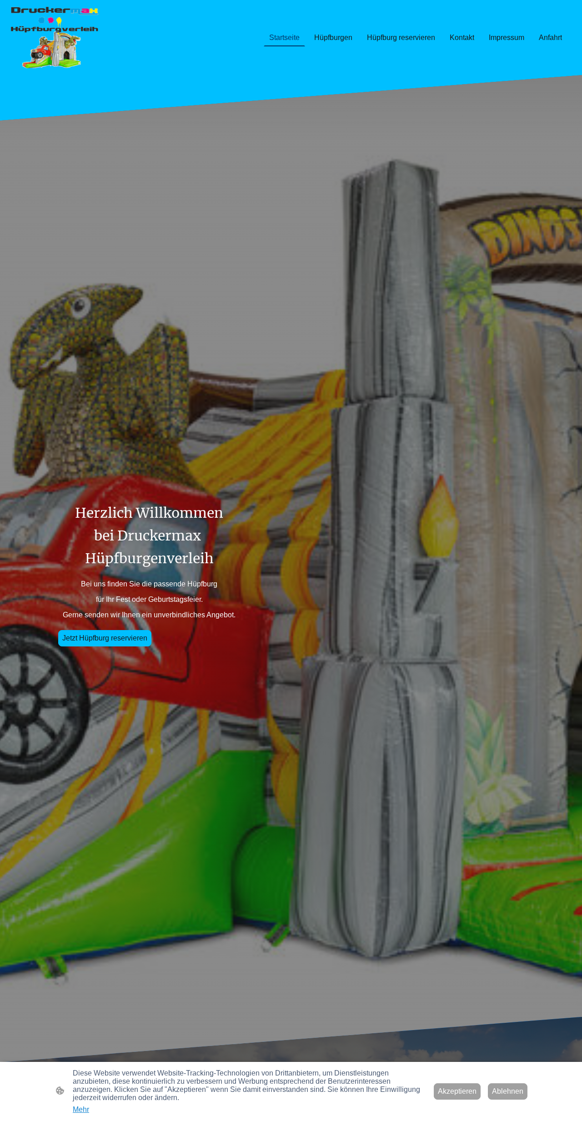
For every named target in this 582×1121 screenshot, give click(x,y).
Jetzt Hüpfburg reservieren (104, 638)
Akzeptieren (457, 1091)
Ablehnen (507, 1091)
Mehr (81, 1109)
